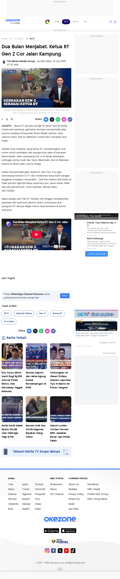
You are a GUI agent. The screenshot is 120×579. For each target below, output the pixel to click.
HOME (4, 39)
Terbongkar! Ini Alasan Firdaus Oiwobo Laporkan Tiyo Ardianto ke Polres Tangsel (60, 380)
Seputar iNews (24, 313)
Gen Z (42, 313)
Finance (12, 494)
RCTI (66, 21)
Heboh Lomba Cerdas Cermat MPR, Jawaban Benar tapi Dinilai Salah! (60, 433)
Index (38, 509)
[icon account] (4, 61)
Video (38, 504)
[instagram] (47, 550)
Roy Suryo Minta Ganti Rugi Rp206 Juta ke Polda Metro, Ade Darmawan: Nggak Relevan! (12, 382)
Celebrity (13, 504)
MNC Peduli (93, 489)
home (56, 21)
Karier (71, 504)
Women (12, 499)
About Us (73, 484)
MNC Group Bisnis (97, 499)
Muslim (26, 499)
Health (26, 509)
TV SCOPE (18, 39)
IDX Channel (57, 494)
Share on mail (64, 119)
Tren (10, 484)
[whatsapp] (58, 119)
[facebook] (53, 550)
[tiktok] (73, 550)
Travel (25, 489)
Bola (10, 509)
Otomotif (40, 489)
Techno (39, 484)
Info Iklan (73, 509)
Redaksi (72, 489)
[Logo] (47, 21)
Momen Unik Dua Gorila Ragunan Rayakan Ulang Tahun (35, 431)
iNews (53, 489)
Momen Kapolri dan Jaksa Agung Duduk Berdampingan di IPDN (36, 380)
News (11, 489)
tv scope (9, 321)
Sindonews (56, 484)
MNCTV (76, 21)
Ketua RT (57, 313)
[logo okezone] (60, 519)
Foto (37, 499)
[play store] (51, 530)
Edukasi (26, 504)
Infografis (40, 494)
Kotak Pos (74, 499)
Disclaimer (93, 484)
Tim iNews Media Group (21, 61)
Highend (26, 494)
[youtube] (66, 550)
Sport (25, 484)
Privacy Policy (76, 494)
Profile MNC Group (97, 494)
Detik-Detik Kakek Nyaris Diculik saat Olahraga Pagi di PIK (12, 431)
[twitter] (60, 550)
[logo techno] (12, 21)
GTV (85, 21)
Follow (65, 296)
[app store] (68, 530)
